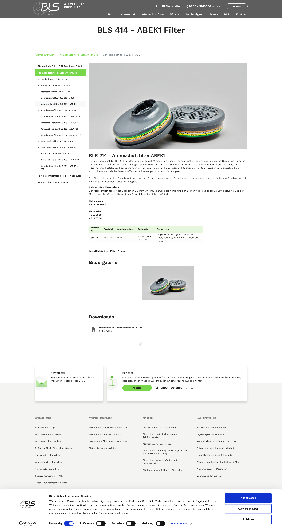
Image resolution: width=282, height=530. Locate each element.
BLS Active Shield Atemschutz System (54, 448)
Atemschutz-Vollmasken (47, 469)
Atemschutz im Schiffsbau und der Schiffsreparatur (160, 435)
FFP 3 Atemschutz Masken (48, 441)
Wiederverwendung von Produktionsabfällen (218, 462)
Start (110, 14)
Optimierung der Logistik (209, 476)
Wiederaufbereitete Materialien (212, 469)
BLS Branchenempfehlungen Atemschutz (163, 470)
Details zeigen (179, 523)
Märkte (174, 14)
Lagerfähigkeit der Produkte (210, 434)
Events (214, 14)
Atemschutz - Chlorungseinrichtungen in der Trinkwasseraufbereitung (165, 452)
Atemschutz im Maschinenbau (158, 444)
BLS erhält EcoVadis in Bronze (211, 427)
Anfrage (237, 6)
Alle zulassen (248, 497)
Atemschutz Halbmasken (47, 455)
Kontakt (241, 14)
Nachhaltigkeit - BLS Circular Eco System (217, 441)
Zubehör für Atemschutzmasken (51, 483)
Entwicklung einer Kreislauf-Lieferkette (216, 448)
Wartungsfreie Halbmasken (48, 462)
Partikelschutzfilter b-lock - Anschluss (59, 175)
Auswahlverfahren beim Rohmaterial (215, 455)
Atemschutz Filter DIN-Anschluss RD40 (60, 66)
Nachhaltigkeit (194, 14)
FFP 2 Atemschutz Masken (48, 434)
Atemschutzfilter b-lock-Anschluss (78, 54)
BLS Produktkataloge (45, 427)
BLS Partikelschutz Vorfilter (53, 182)
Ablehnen (248, 519)
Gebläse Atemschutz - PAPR (49, 476)
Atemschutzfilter (153, 14)
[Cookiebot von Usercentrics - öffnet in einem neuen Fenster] (27, 523)
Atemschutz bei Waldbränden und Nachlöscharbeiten (160, 461)
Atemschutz (128, 14)
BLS (226, 14)
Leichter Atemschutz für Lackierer (160, 427)
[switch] (101, 523)
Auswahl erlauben (248, 508)
